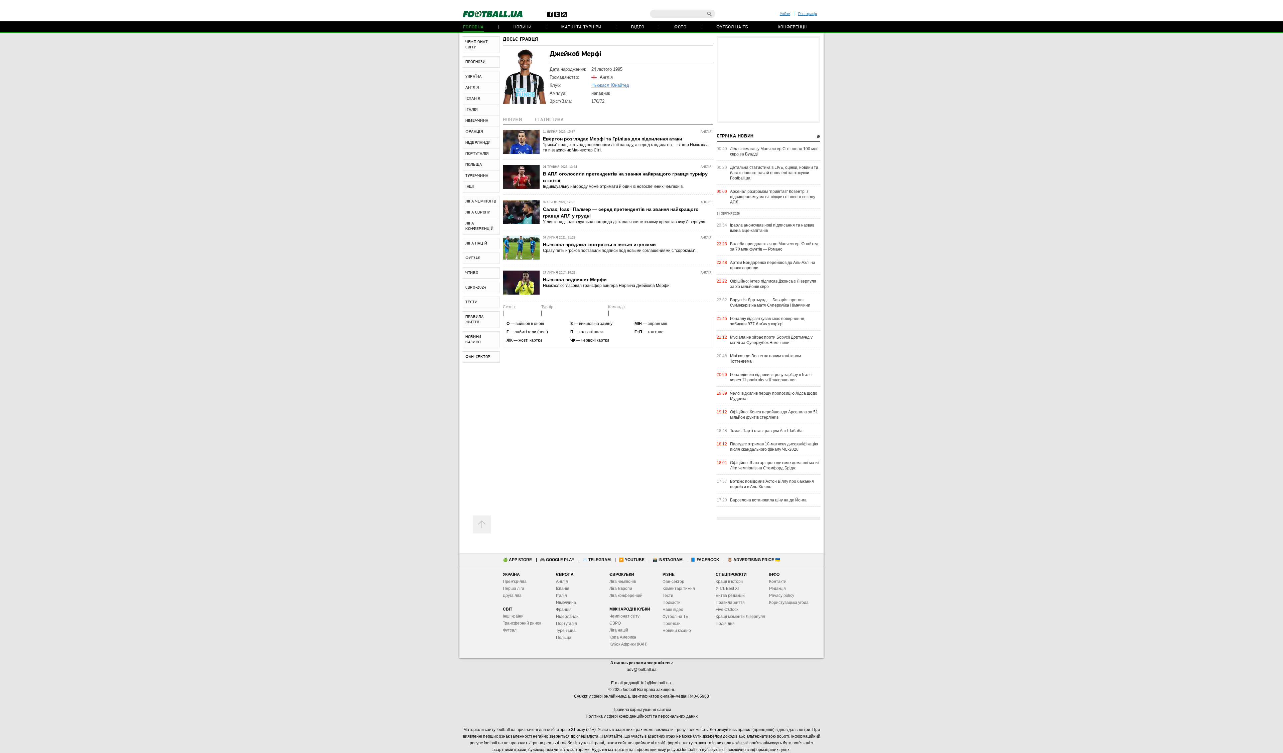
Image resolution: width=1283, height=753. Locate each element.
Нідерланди (567, 616)
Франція (564, 609)
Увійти (785, 14)
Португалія (566, 623)
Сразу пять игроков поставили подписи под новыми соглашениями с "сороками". (619, 250)
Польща (563, 637)
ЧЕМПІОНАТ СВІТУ (476, 44)
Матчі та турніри (581, 27)
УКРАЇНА (473, 77)
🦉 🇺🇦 (753, 560)
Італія (561, 595)
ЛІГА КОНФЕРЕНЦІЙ (479, 226)
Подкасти (672, 602)
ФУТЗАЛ (472, 258)
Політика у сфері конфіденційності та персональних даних (642, 716)
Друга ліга (512, 595)
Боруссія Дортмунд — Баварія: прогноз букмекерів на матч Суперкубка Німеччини (770, 303)
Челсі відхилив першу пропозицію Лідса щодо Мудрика (773, 396)
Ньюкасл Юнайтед (610, 85)
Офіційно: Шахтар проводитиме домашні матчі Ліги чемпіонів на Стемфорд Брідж (774, 465)
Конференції (792, 27)
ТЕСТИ (471, 302)
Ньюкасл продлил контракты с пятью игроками (599, 244)
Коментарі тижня (679, 588)
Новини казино (677, 630)
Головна (473, 27)
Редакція (777, 588)
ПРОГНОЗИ (475, 62)
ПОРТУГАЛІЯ (477, 154)
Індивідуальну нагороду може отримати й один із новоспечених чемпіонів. (613, 186)
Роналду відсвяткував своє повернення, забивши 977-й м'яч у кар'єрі (767, 321)
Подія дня (725, 623)
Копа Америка (622, 637)
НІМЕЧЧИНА (476, 121)
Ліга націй (618, 630)
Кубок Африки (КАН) (628, 644)
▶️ (632, 560)
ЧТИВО (471, 273)
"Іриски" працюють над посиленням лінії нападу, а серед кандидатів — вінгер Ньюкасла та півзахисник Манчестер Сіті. (626, 147)
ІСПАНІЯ (472, 99)
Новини (523, 27)
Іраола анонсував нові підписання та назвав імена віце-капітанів (772, 228)
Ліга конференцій (626, 595)
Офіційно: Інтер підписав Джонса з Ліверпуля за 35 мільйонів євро (773, 284)
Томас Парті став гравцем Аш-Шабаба (766, 430)
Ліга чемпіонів (622, 581)
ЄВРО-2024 (475, 288)
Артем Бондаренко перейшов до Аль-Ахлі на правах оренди (772, 265)
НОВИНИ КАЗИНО (473, 339)
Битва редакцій (730, 595)
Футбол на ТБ (732, 27)
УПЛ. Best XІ (727, 588)
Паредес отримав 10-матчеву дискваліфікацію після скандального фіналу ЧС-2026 (774, 447)
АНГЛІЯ (472, 88)
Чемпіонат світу (624, 616)
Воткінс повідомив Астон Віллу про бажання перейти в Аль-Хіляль (772, 484)
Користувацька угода (789, 602)
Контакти (778, 581)
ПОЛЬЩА (473, 165)
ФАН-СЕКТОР (477, 357)
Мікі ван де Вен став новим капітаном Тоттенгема (765, 359)
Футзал (510, 630)
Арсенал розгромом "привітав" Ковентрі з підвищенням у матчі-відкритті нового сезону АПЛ (772, 197)
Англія (562, 581)
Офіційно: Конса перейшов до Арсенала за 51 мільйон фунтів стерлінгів (774, 415)
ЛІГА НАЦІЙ (476, 244)
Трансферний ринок (522, 623)
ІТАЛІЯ (471, 110)
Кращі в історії (729, 581)
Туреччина (566, 630)
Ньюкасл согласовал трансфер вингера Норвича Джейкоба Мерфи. (607, 285)
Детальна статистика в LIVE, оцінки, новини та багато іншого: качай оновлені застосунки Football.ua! (774, 172)
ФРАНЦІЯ (474, 132)
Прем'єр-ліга (515, 581)
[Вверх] (482, 524)
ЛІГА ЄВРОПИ (478, 213)
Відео (638, 27)
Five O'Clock (727, 609)
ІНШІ (469, 187)
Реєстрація (807, 14)
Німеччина (566, 602)
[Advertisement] (768, 79)
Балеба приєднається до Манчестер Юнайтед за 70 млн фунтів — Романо (774, 247)
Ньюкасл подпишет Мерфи (575, 279)
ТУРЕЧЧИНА (476, 176)
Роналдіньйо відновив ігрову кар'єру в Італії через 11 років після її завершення (771, 377)
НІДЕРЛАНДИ (478, 143)
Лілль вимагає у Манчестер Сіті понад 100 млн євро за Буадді (774, 151)
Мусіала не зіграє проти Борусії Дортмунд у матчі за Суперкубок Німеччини (771, 340)
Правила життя (730, 602)
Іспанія (562, 588)
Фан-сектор (673, 581)
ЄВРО (615, 623)
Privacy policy (781, 595)
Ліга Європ (619, 588)
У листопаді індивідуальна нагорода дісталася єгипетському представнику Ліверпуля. (624, 222)
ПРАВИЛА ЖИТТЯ (474, 319)
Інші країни (513, 616)
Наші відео (673, 609)
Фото (680, 27)
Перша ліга (513, 588)
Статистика (549, 119)
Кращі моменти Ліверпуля (740, 616)
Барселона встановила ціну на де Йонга (768, 500)
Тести (668, 595)
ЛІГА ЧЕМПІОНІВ (480, 202)
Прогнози (672, 623)
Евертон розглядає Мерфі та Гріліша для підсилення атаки (612, 138)
